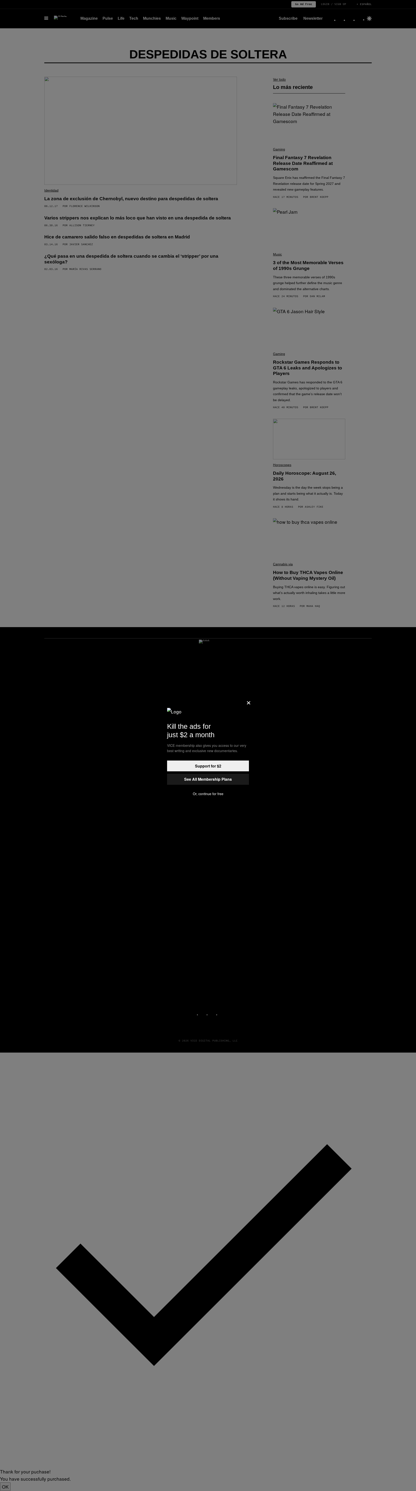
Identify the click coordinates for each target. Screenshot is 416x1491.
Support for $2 (208, 766)
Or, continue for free (208, 793)
